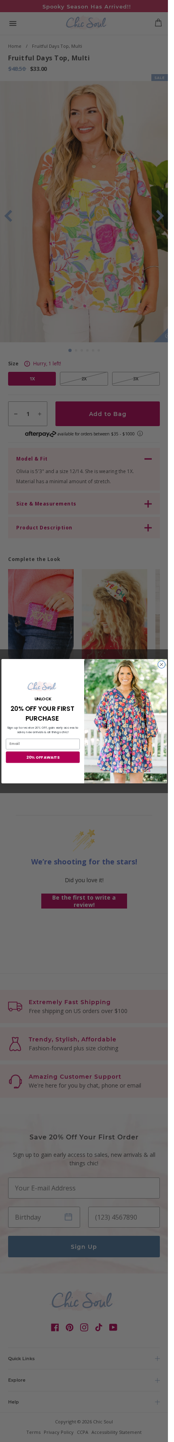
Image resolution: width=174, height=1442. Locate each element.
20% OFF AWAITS (42, 756)
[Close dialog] (161, 664)
